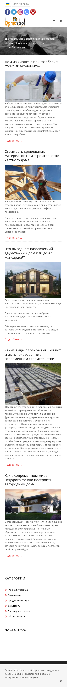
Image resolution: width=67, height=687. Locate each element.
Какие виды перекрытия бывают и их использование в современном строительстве (33, 354)
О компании (14, 595)
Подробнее (14, 140)
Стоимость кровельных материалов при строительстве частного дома (32, 155)
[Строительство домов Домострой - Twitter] (14, 11)
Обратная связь (17, 616)
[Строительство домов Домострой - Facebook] (7, 11)
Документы (14, 605)
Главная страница (18, 589)
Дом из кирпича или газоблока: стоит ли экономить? (31, 63)
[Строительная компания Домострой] (33, 11)
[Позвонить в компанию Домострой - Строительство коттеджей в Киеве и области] (27, 11)
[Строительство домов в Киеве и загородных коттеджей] (15, 21)
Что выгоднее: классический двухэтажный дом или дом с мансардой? (29, 253)
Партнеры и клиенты (19, 611)
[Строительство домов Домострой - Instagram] (20, 11)
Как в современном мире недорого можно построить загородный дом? (28, 479)
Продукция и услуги (18, 600)
